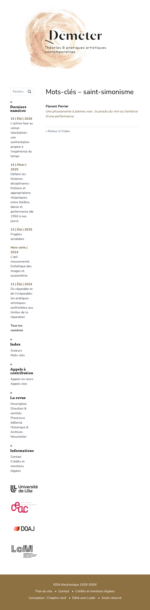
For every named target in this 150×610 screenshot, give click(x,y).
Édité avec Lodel (83, 598)
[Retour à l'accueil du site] (75, 29)
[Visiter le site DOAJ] (22, 528)
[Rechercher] (29, 91)
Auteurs (16, 350)
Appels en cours (22, 379)
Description (19, 404)
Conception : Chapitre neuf (47, 598)
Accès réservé (111, 598)
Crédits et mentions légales (18, 466)
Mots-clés (18, 355)
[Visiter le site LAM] (22, 551)
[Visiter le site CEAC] (22, 506)
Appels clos (19, 384)
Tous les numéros (17, 327)
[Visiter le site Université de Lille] (22, 488)
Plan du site (44, 591)
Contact (16, 457)
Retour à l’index (59, 131)
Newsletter (19, 437)
